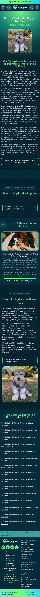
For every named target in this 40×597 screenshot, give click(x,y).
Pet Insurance (25, 577)
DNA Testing (25, 587)
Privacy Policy (30, 594)
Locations (15, 533)
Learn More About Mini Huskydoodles (15, 360)
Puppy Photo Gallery (27, 552)
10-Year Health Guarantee (29, 575)
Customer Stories (26, 554)
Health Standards (26, 584)
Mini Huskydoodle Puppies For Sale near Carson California (17, 516)
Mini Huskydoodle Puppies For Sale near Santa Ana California (18, 438)
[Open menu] (3, 7)
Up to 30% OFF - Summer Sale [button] (20, 2)
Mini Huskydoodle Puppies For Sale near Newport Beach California (18, 445)
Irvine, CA (24, 533)
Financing (24, 542)
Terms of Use (30, 592)
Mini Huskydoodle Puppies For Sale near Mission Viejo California (19, 459)
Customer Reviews (27, 549)
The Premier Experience (28, 540)
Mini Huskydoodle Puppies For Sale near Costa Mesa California (19, 431)
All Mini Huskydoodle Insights (18, 281)
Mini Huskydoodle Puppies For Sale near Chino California (17, 501)
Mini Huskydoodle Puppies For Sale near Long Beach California (19, 494)
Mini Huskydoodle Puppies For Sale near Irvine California (17, 424)
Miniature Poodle (9, 315)
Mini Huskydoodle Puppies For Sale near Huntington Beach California (19, 466)
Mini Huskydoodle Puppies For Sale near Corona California (17, 487)
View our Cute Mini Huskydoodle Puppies (20, 161)
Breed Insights (25, 567)
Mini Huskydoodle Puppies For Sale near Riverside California (18, 523)
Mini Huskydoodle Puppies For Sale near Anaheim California (18, 473)
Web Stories (25, 559)
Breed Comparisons (27, 569)
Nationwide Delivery (27, 545)
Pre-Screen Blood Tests (28, 579)
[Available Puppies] (8, 7)
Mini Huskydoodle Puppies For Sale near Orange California (17, 452)
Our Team (24, 556)
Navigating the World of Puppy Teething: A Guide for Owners (20, 255)
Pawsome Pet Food (27, 582)
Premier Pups (6, 533)
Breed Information (26, 564)
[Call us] (31, 7)
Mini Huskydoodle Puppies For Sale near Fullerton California (18, 480)
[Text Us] (37, 7)
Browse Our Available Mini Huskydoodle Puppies (17, 207)
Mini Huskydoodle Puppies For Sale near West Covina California (19, 508)
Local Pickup (25, 547)
